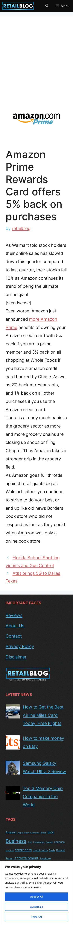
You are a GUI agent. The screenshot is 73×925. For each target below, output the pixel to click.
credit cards (40, 850)
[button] (47, 6)
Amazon (11, 832)
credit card (23, 850)
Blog (51, 832)
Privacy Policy (20, 646)
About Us (15, 625)
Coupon (49, 842)
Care (30, 842)
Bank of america (31, 833)
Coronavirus (39, 842)
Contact (14, 636)
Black (43, 832)
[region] (36, 893)
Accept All (36, 896)
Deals (52, 850)
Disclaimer (16, 657)
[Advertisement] (36, 59)
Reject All (36, 916)
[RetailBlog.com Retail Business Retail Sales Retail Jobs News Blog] (18, 6)
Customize (36, 906)
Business (16, 841)
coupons (59, 841)
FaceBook (45, 858)
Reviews (14, 615)
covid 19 (10, 850)
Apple (20, 833)
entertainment (26, 858)
